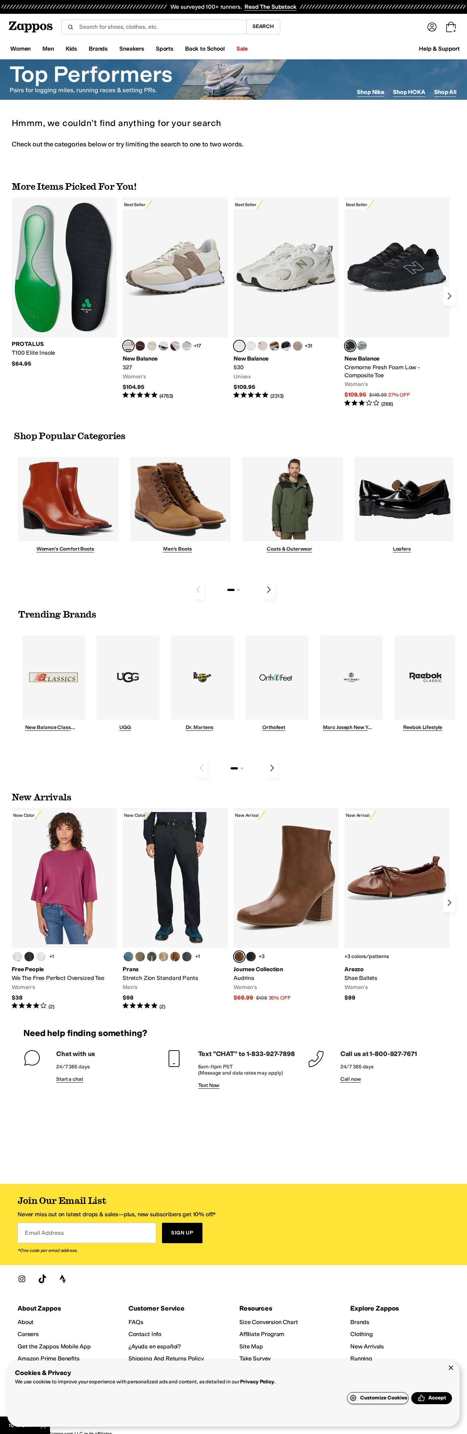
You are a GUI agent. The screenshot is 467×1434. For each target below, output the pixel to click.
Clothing (361, 1334)
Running (361, 1358)
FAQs (135, 1322)
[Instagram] (22, 1279)
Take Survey (255, 1358)
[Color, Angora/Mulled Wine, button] (175, 346)
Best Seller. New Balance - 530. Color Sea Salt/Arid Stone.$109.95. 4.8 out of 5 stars (286, 298)
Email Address (44, 1232)
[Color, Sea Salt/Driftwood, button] (298, 346)
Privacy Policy (257, 1382)
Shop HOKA (409, 91)
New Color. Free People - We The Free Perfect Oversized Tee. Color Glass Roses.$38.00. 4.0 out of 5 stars (64, 909)
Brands (359, 1322)
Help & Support (439, 48)
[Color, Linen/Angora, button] (152, 346)
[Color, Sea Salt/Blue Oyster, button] (251, 346)
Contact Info (144, 1334)
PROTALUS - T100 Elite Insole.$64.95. (64, 282)
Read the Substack (270, 6)
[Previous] (198, 589)
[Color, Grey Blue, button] (128, 956)
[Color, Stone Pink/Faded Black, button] (263, 346)
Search (263, 26)
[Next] (449, 296)
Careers (28, 1334)
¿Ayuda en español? (154, 1346)
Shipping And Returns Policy (166, 1358)
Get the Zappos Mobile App (54, 1346)
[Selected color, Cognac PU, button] (239, 956)
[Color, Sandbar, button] (163, 956)
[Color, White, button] (41, 956)
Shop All (445, 91)
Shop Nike (370, 91)
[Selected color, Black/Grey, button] (350, 346)
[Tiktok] (42, 1279)
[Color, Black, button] (29, 956)
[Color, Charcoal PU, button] (251, 956)
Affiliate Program (261, 1334)
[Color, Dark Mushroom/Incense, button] (274, 346)
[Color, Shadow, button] (187, 956)
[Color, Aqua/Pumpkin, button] (362, 346)
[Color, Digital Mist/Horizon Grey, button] (163, 346)
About (26, 1322)
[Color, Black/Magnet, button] (286, 346)
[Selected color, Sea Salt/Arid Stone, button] (239, 346)
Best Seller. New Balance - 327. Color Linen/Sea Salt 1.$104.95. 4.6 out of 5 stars (175, 298)
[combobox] (153, 27)
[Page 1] (231, 590)
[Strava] (63, 1279)
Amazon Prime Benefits (49, 1358)
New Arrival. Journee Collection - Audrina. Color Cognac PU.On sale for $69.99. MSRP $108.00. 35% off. (286, 904)
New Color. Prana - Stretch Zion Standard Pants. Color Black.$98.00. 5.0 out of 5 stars (175, 909)
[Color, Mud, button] (140, 956)
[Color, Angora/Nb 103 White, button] (187, 346)
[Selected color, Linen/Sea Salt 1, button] (128, 346)
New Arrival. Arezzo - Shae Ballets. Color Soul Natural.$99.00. (396, 904)
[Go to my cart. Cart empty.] (451, 27)
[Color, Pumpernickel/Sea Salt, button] (140, 346)
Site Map (251, 1346)
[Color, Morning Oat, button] (17, 956)
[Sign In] (432, 27)
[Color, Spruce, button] (152, 956)
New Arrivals (367, 1346)
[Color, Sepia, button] (175, 956)
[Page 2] (239, 590)
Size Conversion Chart (268, 1322)
